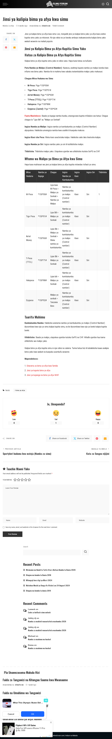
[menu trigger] (6, 4)
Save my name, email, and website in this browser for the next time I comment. (31, 527)
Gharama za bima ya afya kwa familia (42, 366)
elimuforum (46, 26)
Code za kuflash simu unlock (39, 612)
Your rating (7, 480)
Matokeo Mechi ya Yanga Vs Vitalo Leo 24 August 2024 (48, 585)
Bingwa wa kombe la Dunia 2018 (38, 575)
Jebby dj (32, 618)
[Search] (107, 4)
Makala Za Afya (8, 26)
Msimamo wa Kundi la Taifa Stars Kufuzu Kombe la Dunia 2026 (51, 570)
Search (25, 547)
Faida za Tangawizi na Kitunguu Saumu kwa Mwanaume (35, 680)
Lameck (31, 609)
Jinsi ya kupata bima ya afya (38, 370)
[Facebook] (6, 39)
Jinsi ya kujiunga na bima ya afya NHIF (43, 375)
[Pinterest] (6, 47)
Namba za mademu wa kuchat (39, 639)
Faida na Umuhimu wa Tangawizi (22, 693)
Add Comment (59, 26)
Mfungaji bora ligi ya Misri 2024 (39, 580)
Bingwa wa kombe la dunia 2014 (38, 590)
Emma (31, 645)
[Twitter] (14, 39)
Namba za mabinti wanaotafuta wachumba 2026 (47, 621)
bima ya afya (20, 390)
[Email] (14, 47)
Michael (31, 636)
